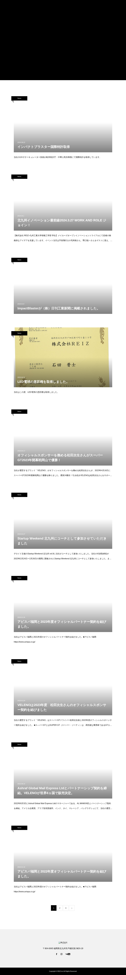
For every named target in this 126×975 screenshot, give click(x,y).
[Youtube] (68, 954)
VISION (63, 6)
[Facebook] (56, 954)
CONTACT (98, 6)
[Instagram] (61, 954)
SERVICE (74, 6)
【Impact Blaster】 (114, 6)
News (19, 98)
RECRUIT (86, 6)
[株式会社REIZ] (11, 6)
